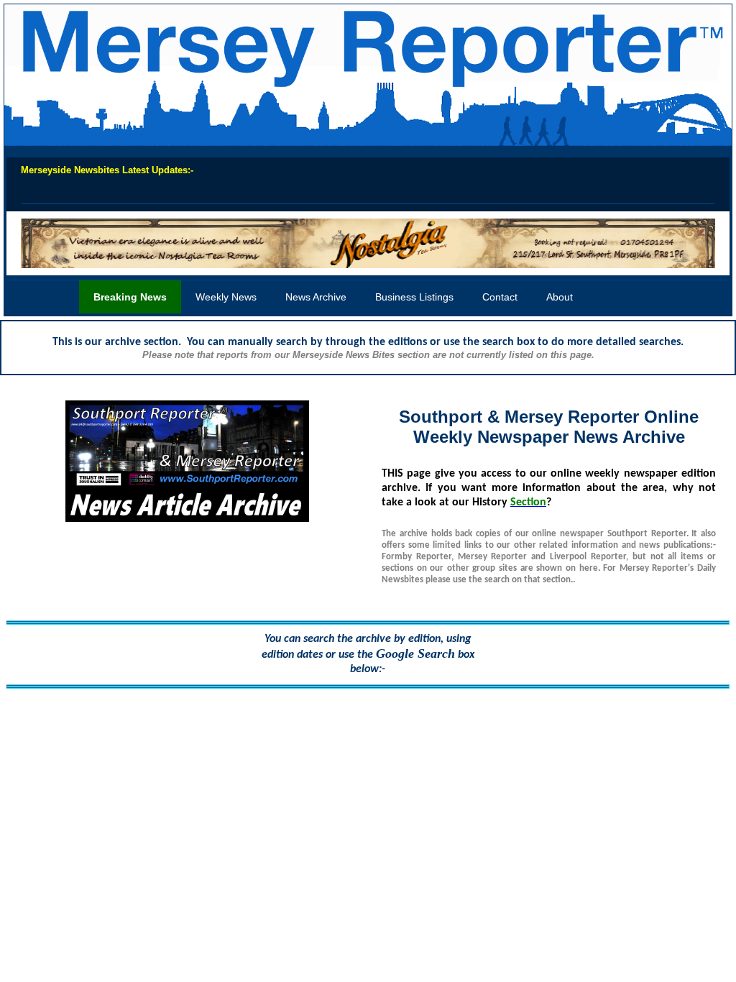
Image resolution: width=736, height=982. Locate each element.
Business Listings (414, 297)
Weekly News (226, 297)
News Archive (315, 297)
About (559, 297)
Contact (500, 297)
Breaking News (130, 297)
